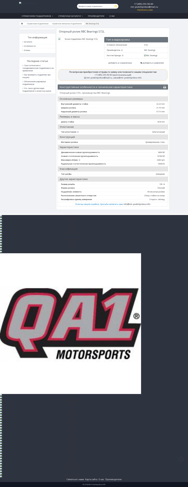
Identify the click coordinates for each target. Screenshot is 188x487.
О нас (101, 479)
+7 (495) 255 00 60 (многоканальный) (113, 74)
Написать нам (145, 10)
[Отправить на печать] (164, 87)
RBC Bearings (149, 50)
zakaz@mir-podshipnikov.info (127, 77)
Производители (113, 479)
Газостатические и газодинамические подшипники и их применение (38, 68)
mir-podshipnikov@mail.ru (144, 7)
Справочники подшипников (37, 24)
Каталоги (27, 42)
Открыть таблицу (157, 199)
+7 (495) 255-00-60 (143, 4)
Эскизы (26, 50)
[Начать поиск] (116, 6)
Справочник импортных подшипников (67, 24)
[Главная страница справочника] (21, 23)
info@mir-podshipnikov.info (137, 204)
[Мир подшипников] (43, 6)
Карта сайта (91, 479)
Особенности (29, 46)
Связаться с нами (75, 479)
